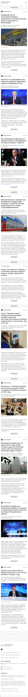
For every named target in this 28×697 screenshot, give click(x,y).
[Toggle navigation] (26, 2)
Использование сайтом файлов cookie (10, 657)
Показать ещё (14, 633)
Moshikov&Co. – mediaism (14, 690)
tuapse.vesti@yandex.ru (8, 668)
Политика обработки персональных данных (11, 654)
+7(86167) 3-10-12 (7, 666)
